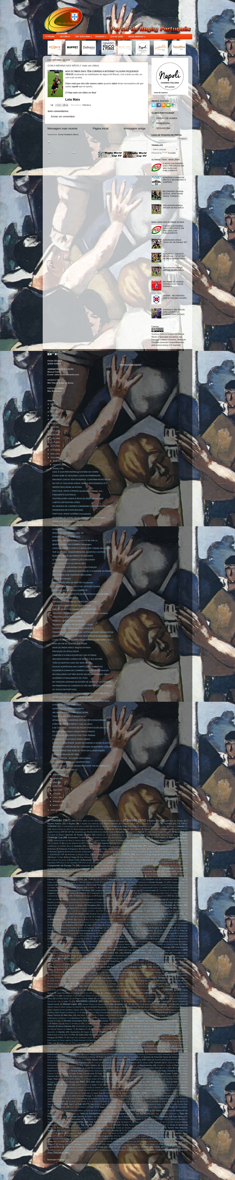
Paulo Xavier (116, 1040)
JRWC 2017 (124, 984)
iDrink (177, 961)
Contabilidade (95, 893)
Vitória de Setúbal (96, 1141)
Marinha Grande (81, 1007)
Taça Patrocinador (73, 1119)
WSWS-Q (167, 1147)
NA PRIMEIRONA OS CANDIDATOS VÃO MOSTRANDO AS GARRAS (82, 686)
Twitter (155, 1133)
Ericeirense (51, 922)
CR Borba (77, 896)
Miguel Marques (132, 1012)
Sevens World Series (74, 1096)
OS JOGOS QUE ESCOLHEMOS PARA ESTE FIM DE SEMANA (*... (81, 766)
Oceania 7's (183, 1026)
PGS (72, 1046)
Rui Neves (158, 1079)
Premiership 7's (139, 1052)
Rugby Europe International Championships (139, 1073)
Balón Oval (181, 846)
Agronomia (166, 829)
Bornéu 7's (140, 854)
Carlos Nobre (138, 877)
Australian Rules (105, 846)
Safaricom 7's (107, 1085)
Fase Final (103, 933)
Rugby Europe (62, 1073)
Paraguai (50, 1038)
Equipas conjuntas (136, 919)
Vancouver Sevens (156, 1136)
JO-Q (116, 969)
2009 (52, 810)
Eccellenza (126, 911)
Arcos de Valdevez (71, 843)
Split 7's (134, 1099)
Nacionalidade (119, 1021)
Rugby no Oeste (138, 1076)
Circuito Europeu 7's (157, 882)
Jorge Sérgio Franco (57, 981)
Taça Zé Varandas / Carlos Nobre (109, 1119)
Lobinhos (117, 993)
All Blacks (176, 832)
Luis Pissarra (76, 998)
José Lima (113, 981)
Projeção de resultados (72, 1054)
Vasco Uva (70, 1139)
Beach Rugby (140, 849)
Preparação (168, 1052)
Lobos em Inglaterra (164, 993)
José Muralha (161, 981)
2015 (52, 438)
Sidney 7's (116, 1096)
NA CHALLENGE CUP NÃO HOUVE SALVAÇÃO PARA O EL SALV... (81, 674)
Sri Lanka (72, 1101)
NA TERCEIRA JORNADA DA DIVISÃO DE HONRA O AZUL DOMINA (81, 682)
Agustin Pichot (179, 829)
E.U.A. (58, 911)
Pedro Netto (88, 1043)
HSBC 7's (143, 961)
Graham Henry (57, 953)
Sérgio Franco (55, 1093)
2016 (52, 434)
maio (55, 790)
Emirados (152, 914)
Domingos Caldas (111, 908)
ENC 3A (91, 917)
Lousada (106, 996)
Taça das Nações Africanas (165, 1114)
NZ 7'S (133, 1026)
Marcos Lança (52, 1007)
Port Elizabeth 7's (149, 1046)
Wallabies (51, 1144)
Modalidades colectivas (128, 1015)
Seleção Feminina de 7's (122, 1087)
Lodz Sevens (180, 993)
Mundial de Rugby (54, 1021)
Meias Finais (158, 1007)
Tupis (135, 1133)
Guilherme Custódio (177, 956)
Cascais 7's (52, 879)
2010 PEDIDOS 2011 (112, 821)
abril (55, 794)
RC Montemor (131, 1063)
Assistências (52, 846)
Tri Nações (59, 1133)
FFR (81, 936)
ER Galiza (170, 920)
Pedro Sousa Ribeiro (127, 1043)
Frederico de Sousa (163, 944)
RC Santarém (156, 1063)
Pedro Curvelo (159, 1040)
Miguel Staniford (53, 1015)
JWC (66, 986)
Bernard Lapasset (57, 852)
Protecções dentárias (117, 1054)
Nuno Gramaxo (94, 1026)
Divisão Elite (52, 908)
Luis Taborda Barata (121, 998)
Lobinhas (106, 993)
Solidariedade (82, 1099)
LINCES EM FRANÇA (61, 579)
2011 (52, 454)
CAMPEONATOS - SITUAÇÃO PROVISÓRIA (71, 758)
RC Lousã (116, 1062)
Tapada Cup (151, 1119)
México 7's (183, 1010)
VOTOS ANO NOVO (155, 1141)
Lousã (97, 996)
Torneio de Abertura (177, 1125)
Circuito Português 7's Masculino (104, 885)
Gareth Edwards (79, 947)
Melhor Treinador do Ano (97, 1010)
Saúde (49, 1087)
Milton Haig (104, 1015)
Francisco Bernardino (180, 942)
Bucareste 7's (89, 860)
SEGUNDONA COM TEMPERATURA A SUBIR (72, 575)
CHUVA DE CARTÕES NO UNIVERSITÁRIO (71, 762)
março (56, 797)
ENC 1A (183, 913)
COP (128, 893)
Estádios (98, 925)
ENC (174, 914)
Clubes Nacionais (57, 888)
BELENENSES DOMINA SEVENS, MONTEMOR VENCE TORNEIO (173, 193)
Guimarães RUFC (69, 958)
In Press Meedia (71, 964)
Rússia (72, 1082)
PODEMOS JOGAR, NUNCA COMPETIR (69, 590)
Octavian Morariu (56, 1029)
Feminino (148, 933)
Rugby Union (131, 1079)
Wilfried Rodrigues (113, 1144)
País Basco (64, 1035)
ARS (118, 843)
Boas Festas (97, 854)
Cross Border (180, 896)
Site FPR (63, 1099)
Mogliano (143, 1015)
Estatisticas (119, 925)
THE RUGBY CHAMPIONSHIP (102, 1122)
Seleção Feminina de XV (146, 1087)
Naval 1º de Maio (71, 1023)
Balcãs (170, 846)
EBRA (117, 911)
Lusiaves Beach (138, 998)
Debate (99, 902)
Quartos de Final (151, 1057)
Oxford (144, 1032)
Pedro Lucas (76, 1043)
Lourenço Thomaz (84, 996)
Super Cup (146, 1107)
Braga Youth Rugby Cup (170, 854)
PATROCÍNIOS (116, 1038)
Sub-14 (50, 1104)
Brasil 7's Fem (57, 857)
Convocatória (118, 893)
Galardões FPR (56, 947)
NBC (83, 1023)
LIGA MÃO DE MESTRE (122, 990)
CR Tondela (135, 896)
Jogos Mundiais (108, 978)
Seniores (148, 1090)
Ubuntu (170, 1133)
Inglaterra (98, 964)
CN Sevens (78, 888)
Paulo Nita (92, 1040)
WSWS (157, 1147)
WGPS (98, 1144)
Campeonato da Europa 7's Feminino (94, 866)
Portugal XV (143, 1049)
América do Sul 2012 (120, 835)
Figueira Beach (98, 936)
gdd (117, 947)
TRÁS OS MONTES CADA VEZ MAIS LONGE (72, 663)
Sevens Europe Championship (176, 1093)
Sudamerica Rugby (154, 1104)
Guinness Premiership (107, 958)
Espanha (69, 925)
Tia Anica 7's (126, 1122)
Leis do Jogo (180, 986)
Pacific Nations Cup (177, 1032)
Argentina (93, 843)
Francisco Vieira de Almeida (142, 944)
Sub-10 (164, 1101)
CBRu (72, 879)
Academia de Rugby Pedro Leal (124, 826)
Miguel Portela (162, 1013)
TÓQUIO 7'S (118, 1125)
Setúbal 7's (126, 1093)
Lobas (97, 993)
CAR (62, 877)
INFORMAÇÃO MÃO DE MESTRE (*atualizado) (72, 582)
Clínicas (185, 885)
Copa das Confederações (142, 893)
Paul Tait (129, 1037)
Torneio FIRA (139, 1128)
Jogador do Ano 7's (151, 975)
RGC (170, 1068)
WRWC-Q (136, 1147)
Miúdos (114, 1015)
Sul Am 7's (168, 1104)
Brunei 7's (176, 857)
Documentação (96, 908)
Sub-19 (93, 1104)
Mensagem (172, 1010)
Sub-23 (123, 1104)
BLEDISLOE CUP (57, 854)
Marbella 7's (149, 1004)
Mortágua (113, 1018)
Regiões (122, 1065)
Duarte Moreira (154, 908)
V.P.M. (115, 1136)
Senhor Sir (138, 1090)
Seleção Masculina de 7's (168, 1087)
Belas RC (153, 849)
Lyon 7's (67, 1001)
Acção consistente (167, 826)
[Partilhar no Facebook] (64, 105)
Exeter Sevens (147, 931)
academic (154, 826)
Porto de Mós (70, 1049)
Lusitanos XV (162, 998)
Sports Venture (179, 1099)
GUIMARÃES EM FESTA (63, 529)
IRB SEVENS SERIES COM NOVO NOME (70, 712)
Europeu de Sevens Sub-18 (137, 928)
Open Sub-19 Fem (161, 1029)
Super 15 (116, 1107)
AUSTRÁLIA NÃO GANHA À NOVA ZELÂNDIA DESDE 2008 (77, 498)
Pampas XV (104, 1035)
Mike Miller (81, 1015)
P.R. (151, 1032)
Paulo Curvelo (166, 1037)
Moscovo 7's (126, 1018)
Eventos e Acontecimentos (79, 931)
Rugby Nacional (107, 1076)
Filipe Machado (154, 936)
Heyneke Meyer (171, 958)
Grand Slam (84, 953)
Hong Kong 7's (116, 961)
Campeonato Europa (171, 868)
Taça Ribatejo (89, 1119)
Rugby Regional (53, 1079)
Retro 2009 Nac (129, 1068)
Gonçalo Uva (157, 950)
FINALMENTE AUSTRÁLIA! (64, 495)
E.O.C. (49, 911)
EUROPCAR (172, 925)
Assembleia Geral (178, 843)
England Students (138, 917)
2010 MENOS (95, 821)
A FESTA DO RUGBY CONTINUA (66, 705)
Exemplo (135, 930)
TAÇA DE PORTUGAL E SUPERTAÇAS (69, 716)
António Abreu (144, 838)
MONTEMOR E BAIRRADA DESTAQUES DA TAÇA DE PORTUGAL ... (82, 701)
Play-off (116, 1046)
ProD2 (179, 1051)
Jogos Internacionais (90, 978)
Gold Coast (127, 950)
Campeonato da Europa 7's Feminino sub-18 (129, 866)
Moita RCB (154, 1015)
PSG (49, 1057)
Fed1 (139, 933)
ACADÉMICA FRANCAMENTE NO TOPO (70, 678)
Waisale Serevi (179, 1141)
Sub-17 (72, 1104)
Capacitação (52, 877)
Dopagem (124, 908)
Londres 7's (52, 996)
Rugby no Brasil (123, 1076)
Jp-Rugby (112, 984)
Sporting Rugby (165, 1099)
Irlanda (103, 967)
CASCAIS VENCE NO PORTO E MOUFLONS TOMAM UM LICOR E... (82, 548)
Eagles (108, 911)
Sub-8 (132, 1104)
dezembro (57, 461)
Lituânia (76, 993)
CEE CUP (100, 879)
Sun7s (72, 1107)
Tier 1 (149, 1122)
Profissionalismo (53, 1054)
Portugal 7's (97, 1049)
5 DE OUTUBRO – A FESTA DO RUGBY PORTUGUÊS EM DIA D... (81, 728)
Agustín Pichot (52, 832)
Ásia (124, 843)
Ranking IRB (124, 1060)
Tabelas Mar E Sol (54, 1114)
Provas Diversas (179, 1054)
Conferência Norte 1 (177, 890)
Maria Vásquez (66, 1007)
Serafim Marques (181, 1090)
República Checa (53, 1068)
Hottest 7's (132, 961)
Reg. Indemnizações (108, 1065)
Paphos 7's (163, 1035)
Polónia (136, 1046)
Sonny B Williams (111, 1099)
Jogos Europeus (73, 978)
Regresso (132, 1065)
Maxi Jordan (145, 1007)
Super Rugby (170, 1107)
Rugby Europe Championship (82, 1073)
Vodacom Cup (130, 1141)
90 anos (80, 826)
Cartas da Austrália (166, 877)
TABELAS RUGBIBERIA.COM (92, 1113)
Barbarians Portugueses (68, 849)
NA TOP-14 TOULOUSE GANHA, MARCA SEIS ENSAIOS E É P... (80, 483)
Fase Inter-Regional (119, 933)
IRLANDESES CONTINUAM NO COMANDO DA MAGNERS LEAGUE (81, 747)
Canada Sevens (178, 874)
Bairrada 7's (152, 846)
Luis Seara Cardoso (104, 998)
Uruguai (105, 1136)
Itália (113, 967)
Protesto (131, 1054)
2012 (52, 450)
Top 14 (84, 1124)
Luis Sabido (88, 998)
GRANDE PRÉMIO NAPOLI (135, 953)
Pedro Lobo (63, 1043)
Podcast (128, 1046)
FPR (103, 941)
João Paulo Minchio (140, 972)
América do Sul (102, 835)
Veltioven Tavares (84, 1139)
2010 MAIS (83, 821)
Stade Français (124, 1101)
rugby (154, 1071)
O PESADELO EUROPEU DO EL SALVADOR (71, 605)
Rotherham (133, 1071)
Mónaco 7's (65, 1018)
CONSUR (82, 893)
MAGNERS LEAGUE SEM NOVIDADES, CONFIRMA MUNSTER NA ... (82, 479)
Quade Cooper (122, 1057)
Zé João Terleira (117, 1150)
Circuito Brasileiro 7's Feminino (133, 882)
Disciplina (92, 905)
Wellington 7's (79, 1144)
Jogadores (184, 975)
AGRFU (156, 829)
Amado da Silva (84, 835)
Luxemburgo (177, 998)
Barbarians (51, 849)
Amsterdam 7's (74, 837)
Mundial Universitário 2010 (75, 1021)
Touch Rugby (166, 1130)
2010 (52, 457)
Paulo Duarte (180, 1038)
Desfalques (148, 902)
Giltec (66, 950)
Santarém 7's (152, 1085)
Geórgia (166, 947)
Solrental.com (96, 1099)
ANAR (97, 838)
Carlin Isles (71, 877)
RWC (82, 1081)
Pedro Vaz (145, 1043)
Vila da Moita (164, 1139)
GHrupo (50, 950)
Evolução (97, 930)
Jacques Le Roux (138, 966)
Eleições (81, 914)
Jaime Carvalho (179, 967)
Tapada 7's (139, 1119)
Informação (86, 964)
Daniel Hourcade (159, 899)
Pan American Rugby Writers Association (127, 1035)
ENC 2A (64, 917)
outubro (56, 468)
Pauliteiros (154, 1037)
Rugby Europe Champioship (109, 1073)
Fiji (113, 936)
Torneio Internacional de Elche (72, 1130)
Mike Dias (68, 1015)
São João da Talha (167, 1085)
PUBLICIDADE (59, 1057)
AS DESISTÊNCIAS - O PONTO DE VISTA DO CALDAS (76, 586)
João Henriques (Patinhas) (73, 972)
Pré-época (126, 1051)
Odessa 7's (83, 1029)
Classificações (128, 885)
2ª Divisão (130, 820)
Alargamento (79, 832)
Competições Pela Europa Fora (127, 890)
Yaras (58, 1150)
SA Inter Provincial (82, 1085)
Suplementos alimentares (73, 1110)
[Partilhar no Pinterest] (67, 105)
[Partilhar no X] (62, 105)
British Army (138, 857)
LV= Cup (57, 1001)
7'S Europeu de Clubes (148, 824)
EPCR (70, 919)
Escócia (74, 922)
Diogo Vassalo (68, 905)
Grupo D (99, 955)
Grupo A (62, 955)
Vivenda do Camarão (114, 1141)
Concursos (163, 890)
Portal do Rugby (168, 1046)
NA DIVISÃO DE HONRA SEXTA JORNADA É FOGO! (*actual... (79, 518)
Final (49, 939)
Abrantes (105, 826)
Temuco (50, 1122)
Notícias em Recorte (159, 1023)
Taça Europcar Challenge (141, 1116)
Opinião (61, 1032)
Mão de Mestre (116, 1004)
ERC (180, 919)
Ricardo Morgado (61, 1071)
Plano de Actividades (85, 1046)
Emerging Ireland (140, 914)
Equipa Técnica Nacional (104, 919)
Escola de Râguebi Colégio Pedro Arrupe (107, 922)
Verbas (96, 1139)
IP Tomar (85, 967)
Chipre (49, 882)
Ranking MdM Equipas (163, 1060)
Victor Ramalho (119, 1139)
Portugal (82, 1048)
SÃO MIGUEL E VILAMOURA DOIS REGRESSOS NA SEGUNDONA (81, 636)
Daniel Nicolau (174, 899)
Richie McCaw (108, 1071)
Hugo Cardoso (155, 961)
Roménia (121, 1071)
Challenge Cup (113, 879)
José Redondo (175, 981)
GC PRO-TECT (95, 947)
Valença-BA (125, 1136)
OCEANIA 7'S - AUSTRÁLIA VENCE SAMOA (71, 739)
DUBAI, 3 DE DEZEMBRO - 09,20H (67, 525)
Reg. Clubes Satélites (88, 1065)
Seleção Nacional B (67, 1090)
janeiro (56, 805)
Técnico (173, 1119)
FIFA (88, 936)
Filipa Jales (124, 936)
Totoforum (153, 1130)
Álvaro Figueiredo (66, 835)
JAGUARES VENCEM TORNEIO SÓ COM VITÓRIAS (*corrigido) (80, 613)
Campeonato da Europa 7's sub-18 (162, 866)
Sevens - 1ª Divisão (154, 1093)
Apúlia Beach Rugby (162, 840)
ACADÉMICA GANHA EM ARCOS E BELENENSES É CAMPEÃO (174, 179)
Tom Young (174, 1122)
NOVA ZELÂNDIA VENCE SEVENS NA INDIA (71, 647)
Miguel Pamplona (147, 1012)
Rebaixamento (52, 1065)
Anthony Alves (131, 838)
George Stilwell (154, 947)
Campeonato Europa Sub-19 (123, 871)
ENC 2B (73, 917)
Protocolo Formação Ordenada (158, 1054)
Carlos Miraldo (124, 877)
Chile (183, 879)
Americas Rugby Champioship (144, 835)
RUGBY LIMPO (92, 1076)
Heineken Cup (137, 958)
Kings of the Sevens (126, 986)
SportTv (50, 1101)
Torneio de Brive (54, 1128)
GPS (185, 949)
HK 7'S (50, 961)
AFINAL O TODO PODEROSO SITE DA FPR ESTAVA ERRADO (79, 720)
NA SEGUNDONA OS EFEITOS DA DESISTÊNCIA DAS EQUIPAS (80, 594)
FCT (132, 933)
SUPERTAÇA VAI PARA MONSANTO (68, 709)
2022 (52, 412)
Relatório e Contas (164, 1065)
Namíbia (152, 1021)
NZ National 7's (147, 1026)
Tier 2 (157, 1122)
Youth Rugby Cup (69, 1150)
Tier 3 (164, 1122)
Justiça (58, 986)
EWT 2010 (124, 930)
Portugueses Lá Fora (70, 1052)
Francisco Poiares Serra (77, 944)
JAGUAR (156, 967)
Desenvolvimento (131, 902)
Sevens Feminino (56, 1096)
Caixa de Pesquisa (107, 860)
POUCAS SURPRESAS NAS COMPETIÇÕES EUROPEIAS (77, 667)
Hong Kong (100, 961)
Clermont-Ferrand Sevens (169, 885)
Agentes (137, 829)
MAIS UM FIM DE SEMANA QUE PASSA (69, 644)
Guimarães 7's (53, 958)
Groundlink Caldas (180, 953)
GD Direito (108, 947)
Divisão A (147, 905)
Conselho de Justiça (67, 893)
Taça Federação (161, 1116)
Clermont (153, 885)
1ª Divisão (54, 820)
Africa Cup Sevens (96, 829)
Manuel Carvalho (178, 1001)
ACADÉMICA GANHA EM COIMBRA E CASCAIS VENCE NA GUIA (80, 670)
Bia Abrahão (116, 852)
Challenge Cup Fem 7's (133, 879)
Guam (165, 956)
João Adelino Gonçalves (133, 970)
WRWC (100, 1147)
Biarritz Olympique (131, 852)
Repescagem (179, 1065)
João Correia (55, 972)
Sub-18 (81, 1104)
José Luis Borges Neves (128, 981)
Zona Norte (178, 1150)
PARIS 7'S (62, 1038)
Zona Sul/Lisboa (55, 1152)
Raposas (83, 1062)
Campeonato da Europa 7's (61, 865)
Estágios (108, 925)
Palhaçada (92, 1035)
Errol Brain (63, 922)
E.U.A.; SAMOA (82, 911)
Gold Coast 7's (141, 950)
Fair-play (160, 930)
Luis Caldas (149, 996)
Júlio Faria (149, 984)
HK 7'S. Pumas (64, 961)
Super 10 (93, 1107)
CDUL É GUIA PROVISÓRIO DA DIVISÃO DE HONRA (75, 472)
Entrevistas (56, 919)
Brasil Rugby (71, 857)
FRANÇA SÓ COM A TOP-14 (64, 770)
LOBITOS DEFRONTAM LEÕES (66, 502)
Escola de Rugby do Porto (136, 922)
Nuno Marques (108, 1026)
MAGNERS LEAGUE (87, 1001)
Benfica (185, 849)
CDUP (90, 879)
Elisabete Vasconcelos (97, 914)
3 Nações (151, 821)
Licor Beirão (78, 990)
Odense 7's (70, 1029)
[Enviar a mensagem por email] (56, 105)
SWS (131, 1110)
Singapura (127, 1096)
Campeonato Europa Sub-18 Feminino (92, 871)
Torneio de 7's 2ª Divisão (157, 1125)
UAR (162, 1133)
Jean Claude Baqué (104, 970)
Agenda (126, 829)
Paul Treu (143, 1037)
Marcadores (162, 1004)
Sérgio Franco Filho (71, 1093)
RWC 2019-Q (125, 1082)
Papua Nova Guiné (178, 1035)
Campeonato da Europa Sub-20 (93, 869)
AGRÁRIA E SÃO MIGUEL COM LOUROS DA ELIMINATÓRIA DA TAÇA (174, 312)
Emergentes (123, 914)
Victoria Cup (133, 1139)
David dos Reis (74, 902)
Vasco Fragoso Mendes (176, 1136)
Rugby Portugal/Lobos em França (159, 1076)
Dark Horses (61, 902)
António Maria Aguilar (83, 840)
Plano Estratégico (103, 1046)
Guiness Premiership (87, 958)
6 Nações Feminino (110, 824)
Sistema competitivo (165, 1096)
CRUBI (72, 899)
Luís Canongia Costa (165, 996)
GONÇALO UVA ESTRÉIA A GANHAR (68, 621)
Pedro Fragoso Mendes (176, 1040)
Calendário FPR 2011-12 (56, 863)
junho (55, 786)
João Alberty (149, 970)
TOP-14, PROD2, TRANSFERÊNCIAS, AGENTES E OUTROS (78, 552)
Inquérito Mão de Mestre (142, 964)
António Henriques (178, 837)
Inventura (75, 967)
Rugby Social (91, 1079)
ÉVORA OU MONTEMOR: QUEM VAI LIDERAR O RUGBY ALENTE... (82, 743)
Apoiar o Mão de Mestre (142, 840)
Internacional (52, 967)
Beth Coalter (104, 852)
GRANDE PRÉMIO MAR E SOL (105, 953)
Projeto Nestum (89, 1054)
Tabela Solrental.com (164, 1110)
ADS (68, 829)
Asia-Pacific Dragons (160, 843)
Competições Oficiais (103, 890)
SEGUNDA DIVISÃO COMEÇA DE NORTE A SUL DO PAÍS (77, 659)
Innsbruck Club (114, 964)
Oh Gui (112, 1029)
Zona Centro (141, 1150)
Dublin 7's (181, 908)
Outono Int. (132, 1032)
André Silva (107, 838)
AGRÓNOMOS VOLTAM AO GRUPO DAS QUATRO (74, 602)
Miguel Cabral (87, 1012)
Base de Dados (101, 849)
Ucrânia (179, 1133)
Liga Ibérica (103, 990)
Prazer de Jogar (97, 1051)
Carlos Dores (99, 877)
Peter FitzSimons (61, 1046)
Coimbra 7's (92, 888)
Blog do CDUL (83, 854)
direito (80, 905)
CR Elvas (87, 896)
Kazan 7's (112, 986)
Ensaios (170, 917)
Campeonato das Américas (121, 869)
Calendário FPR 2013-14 (78, 863)
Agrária (147, 829)
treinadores (181, 1130)
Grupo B (74, 955)
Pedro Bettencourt (144, 1040)
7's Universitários (67, 826)
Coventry (64, 896)
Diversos (136, 905)
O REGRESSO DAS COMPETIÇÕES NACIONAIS (73, 560)
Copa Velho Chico (162, 893)
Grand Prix (70, 953)
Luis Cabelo (136, 996)
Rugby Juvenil (63, 1076)
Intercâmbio (180, 964)
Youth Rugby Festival (87, 1150)
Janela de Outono (55, 969)
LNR (90, 993)
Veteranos (106, 1139)
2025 (52, 404)
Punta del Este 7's (106, 1057)
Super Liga (157, 1107)
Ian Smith (168, 961)
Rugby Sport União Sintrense (111, 1079)
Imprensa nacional (54, 964)
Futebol (185, 944)
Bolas (108, 854)
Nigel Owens (125, 1023)
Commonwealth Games (150, 888)
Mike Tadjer (92, 1015)
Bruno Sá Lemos (59, 860)
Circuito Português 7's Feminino (71, 885)
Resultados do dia (100, 1068)
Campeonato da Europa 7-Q (173, 863)
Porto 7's (181, 1046)
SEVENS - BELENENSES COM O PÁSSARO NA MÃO (175, 297)
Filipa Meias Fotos (139, 936)
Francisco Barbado (162, 942)
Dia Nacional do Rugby (164, 902)
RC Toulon (169, 1062)
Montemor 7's (77, 1018)
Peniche (167, 1043)
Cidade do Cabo (76, 882)
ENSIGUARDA (182, 917)
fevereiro (57, 801)
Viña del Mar (52, 1141)
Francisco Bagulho (145, 942)
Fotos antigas (93, 942)
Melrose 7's (147, 1010)
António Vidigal (124, 840)
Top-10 (107, 1125)
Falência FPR (171, 930)
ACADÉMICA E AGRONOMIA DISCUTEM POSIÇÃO (74, 567)
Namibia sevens (165, 1021)
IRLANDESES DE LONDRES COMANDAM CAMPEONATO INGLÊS (81, 506)
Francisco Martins (57, 944)
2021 (52, 415)
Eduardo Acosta (179, 911)
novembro (57, 465)
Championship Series (170, 879)
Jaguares (166, 967)
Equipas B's (121, 919)
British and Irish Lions (120, 857)
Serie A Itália (85, 1093)
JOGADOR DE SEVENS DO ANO (128, 975)
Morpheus (103, 1018)
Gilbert (58, 950)
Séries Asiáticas (112, 1093)
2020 (52, 419)
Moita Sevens (52, 1018)
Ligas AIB (138, 990)
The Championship (74, 1122)
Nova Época (175, 1023)
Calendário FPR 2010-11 (175, 860)
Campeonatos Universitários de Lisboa (127, 874)
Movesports (143, 1018)
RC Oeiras (144, 1062)
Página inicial (100, 128)
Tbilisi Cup (163, 1119)
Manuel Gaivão (53, 1004)
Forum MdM (57, 942)
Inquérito (126, 964)
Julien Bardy (136, 984)
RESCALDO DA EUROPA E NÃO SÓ (68, 533)
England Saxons (121, 917)
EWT (115, 931)
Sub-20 (104, 1104)
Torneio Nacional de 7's (114, 1131)
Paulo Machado (80, 1040)
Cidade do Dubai (92, 882)
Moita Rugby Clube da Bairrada (173, 1015)
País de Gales (78, 1035)
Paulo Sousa (104, 1040)
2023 (52, 408)
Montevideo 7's (91, 1018)
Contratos (106, 893)
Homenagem (87, 961)
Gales (67, 947)
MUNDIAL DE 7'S (156, 1018)
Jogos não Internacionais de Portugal (134, 978)
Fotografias (81, 942)
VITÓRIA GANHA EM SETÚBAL (65, 754)
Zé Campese (104, 1150)
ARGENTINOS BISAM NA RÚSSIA (67, 487)
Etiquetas (146, 925)
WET (90, 1144)
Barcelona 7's (86, 849)
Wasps (61, 1144)
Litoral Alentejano (63, 993)
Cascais (180, 877)
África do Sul (112, 829)
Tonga (60, 1125)
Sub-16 (59, 1104)
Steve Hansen (138, 1101)
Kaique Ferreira (99, 986)
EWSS (106, 931)
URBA (68, 1136)
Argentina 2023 (107, 843)
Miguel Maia (118, 1012)
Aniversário (118, 838)
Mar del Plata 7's (135, 1004)
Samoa (119, 1085)
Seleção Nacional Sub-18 (86, 1090)
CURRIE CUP (113, 899)
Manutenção (102, 1004)
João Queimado (182, 972)
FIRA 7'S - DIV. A (92, 939)
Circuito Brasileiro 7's (110, 882)
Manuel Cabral (160, 1001)
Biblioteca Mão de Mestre (150, 852)
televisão (181, 1119)
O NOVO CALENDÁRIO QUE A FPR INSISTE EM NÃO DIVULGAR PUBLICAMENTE (173, 167)
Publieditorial (82, 1057)
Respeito (66, 1068)
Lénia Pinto (51, 990)
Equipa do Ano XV (85, 919)
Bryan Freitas (74, 860)
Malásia (106, 1001)
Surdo (88, 1110)
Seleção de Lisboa (102, 1087)
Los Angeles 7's (69, 996)
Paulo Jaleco (52, 1040)
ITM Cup (123, 967)
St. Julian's (96, 1101)
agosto (56, 778)
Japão (89, 969)
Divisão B (158, 905)
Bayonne (129, 849)
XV (175, 1147)
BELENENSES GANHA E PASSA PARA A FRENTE (73, 731)
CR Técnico (123, 896)
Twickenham (145, 1133)
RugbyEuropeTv (145, 1079)
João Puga (169, 972)
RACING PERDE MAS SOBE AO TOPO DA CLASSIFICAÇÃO (78, 751)
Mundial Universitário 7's (101, 1021)
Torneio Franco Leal (156, 1128)
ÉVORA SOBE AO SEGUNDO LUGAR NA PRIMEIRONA (76, 476)
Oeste (103, 1029)
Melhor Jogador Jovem (76, 1010)
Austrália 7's (91, 846)
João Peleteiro (156, 972)
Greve (154, 953)
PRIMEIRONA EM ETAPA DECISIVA (67, 510)
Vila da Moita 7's (179, 1139)
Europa (161, 925)
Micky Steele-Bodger (58, 1012)
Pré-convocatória (112, 1051)
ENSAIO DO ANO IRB (156, 917)
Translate (172, 153)
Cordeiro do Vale (178, 893)
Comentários (133, 888)
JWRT (75, 986)
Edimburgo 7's (140, 911)
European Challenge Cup (96, 928)
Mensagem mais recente (62, 128)
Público (71, 1057)
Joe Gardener (94, 975)
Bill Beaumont (168, 852)
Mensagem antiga (134, 128)
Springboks (60, 1101)
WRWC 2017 (113, 1147)
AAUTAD (95, 826)
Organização (105, 1031)
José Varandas (86, 984)
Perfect (175, 1043)
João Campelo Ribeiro (165, 970)
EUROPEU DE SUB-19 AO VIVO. (66, 537)
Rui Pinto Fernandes (174, 1079)
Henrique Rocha (156, 958)
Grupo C (87, 955)
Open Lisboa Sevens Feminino (139, 1029)
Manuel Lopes (70, 1004)
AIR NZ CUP (66, 832)
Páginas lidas (52, 1035)
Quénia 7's (176, 1057)
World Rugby (164, 1144)
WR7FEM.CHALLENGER (84, 1147)
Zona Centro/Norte (158, 1149)
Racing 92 (80, 1060)
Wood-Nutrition (150, 1144)
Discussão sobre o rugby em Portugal (115, 905)
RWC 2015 (96, 1082)
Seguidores (71, 1087)
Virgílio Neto (64, 1141)
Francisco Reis (94, 944)
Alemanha (120, 832)
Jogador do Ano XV (168, 975)
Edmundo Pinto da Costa (160, 911)
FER (49, 936)
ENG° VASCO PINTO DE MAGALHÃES (69, 563)
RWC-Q (67, 1085)
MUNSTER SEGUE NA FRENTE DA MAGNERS (72, 556)
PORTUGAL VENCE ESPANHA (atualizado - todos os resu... (78, 491)
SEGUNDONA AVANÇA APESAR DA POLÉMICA (173, 206)
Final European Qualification (66, 939)
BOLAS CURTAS (121, 854)
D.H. (124, 899)
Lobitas (126, 993)
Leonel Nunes (64, 990)
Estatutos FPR (134, 925)
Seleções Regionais (106, 1090)
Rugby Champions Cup (170, 1071)
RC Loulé (105, 1063)
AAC (87, 826)
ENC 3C (109, 917)
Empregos (163, 914)
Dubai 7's (167, 908)
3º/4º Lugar (164, 821)
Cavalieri (63, 879)
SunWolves (82, 1107)
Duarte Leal (141, 908)
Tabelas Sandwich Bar (120, 1113)
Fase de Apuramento (87, 933)
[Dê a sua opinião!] (59, 105)
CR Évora (97, 896)
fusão (176, 944)
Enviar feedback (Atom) (68, 134)
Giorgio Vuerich (97, 950)
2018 (52, 427)
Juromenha (160, 984)
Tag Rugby (128, 1119)
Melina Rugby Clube (132, 1010)
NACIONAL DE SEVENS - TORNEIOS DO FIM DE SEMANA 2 (174, 284)
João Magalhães (92, 972)
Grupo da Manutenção (116, 956)
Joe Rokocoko (107, 975)
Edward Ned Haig (54, 914)
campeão (120, 863)
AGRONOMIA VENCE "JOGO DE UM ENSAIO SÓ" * (175, 242)
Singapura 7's (139, 1096)
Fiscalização (132, 939)
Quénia (165, 1057)
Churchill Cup (61, 882)
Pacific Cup (161, 1032)
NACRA (131, 1021)
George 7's (139, 947)
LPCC (114, 996)
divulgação (83, 908)
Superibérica (183, 1107)
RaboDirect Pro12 (63, 1060)
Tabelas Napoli (70, 1114)
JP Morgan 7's (100, 984)
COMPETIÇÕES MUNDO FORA (173, 888)
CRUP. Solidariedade (86, 899)
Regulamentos (146, 1065)
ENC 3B (100, 917)
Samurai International (135, 1085)
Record (64, 1065)
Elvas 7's (112, 914)
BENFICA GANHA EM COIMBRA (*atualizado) (72, 544)
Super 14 (104, 1107)
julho (55, 782)
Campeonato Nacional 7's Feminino (96, 874)
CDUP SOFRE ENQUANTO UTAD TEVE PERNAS (73, 735)
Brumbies (165, 857)
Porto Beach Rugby (54, 1049)
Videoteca (86, 105)
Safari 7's (95, 1085)
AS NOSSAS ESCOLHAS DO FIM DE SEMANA (72, 697)
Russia (61, 1082)
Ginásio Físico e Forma (79, 950)
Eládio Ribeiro (69, 914)
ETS (154, 925)
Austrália (78, 846)
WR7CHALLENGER (64, 1147)
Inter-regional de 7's (164, 964)
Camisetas (110, 863)
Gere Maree (180, 947)
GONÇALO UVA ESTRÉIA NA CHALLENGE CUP (73, 628)
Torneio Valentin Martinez (136, 1130)
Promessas (102, 1054)
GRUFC (53, 956)
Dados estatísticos (143, 899)
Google (168, 950)
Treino (49, 1133)
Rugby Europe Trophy (168, 1073)
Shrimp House (103, 1096)
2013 (52, 446)
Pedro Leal (51, 1043)
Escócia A (85, 922)
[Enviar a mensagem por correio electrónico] (51, 105)
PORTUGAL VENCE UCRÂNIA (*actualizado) (71, 514)
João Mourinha (124, 972)
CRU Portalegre (61, 899)
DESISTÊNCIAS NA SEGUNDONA (67, 617)
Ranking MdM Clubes (143, 1060)
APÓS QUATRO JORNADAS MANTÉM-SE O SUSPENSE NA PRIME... (82, 571)
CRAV (169, 896)
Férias (56, 936)
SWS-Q (148, 1110)
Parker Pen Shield (100, 1037)
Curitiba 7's (101, 899)
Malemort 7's (118, 1001)
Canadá (164, 874)
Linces (168, 989)
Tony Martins (73, 1125)
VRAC (168, 1141)
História (182, 958)
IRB (93, 967)
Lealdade (168, 986)
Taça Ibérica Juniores (55, 1119)
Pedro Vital (156, 1043)
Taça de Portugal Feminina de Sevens (78, 1116)
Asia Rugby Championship (139, 843)
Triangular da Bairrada (75, 1133)
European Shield (116, 928)
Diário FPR (180, 902)
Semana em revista (124, 1090)
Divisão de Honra (174, 905)
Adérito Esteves (57, 829)
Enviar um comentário (63, 116)
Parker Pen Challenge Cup (79, 1037)
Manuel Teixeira (89, 1004)
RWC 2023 (138, 1082)
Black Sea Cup (182, 852)
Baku (163, 846)
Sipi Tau (151, 1096)
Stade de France (109, 1101)
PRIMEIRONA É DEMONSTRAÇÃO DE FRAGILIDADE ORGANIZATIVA (82, 632)
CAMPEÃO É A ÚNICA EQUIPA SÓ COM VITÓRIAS (74, 655)
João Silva (54, 975)
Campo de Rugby (151, 874)
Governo (177, 950)
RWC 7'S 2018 (164, 1082)
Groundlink (163, 953)
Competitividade (149, 890)
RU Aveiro (145, 1071)
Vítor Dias (83, 1141)
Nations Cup (57, 1024)
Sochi (72, 1099)
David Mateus (88, 902)
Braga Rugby (152, 854)
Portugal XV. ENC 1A (160, 1049)
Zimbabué (130, 1150)
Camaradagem (97, 863)
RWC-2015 (53, 1084)
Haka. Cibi (123, 958)
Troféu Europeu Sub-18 (95, 1133)
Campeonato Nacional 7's (176, 871)
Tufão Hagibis (124, 1133)
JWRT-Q (86, 986)
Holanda (76, 961)
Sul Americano (59, 1107)
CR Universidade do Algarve (153, 896)
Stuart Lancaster (152, 1101)
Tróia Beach (111, 1133)
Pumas (93, 1057)
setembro (57, 774)
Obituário (159, 1026)
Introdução (65, 967)
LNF (84, 993)
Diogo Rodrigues (53, 905)
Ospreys (121, 1032)
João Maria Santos (108, 972)
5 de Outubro (177, 821)
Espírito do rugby (85, 925)
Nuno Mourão (122, 1026)
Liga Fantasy (91, 990)
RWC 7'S (149, 1082)
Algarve (132, 832)
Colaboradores (106, 888)
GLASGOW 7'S (112, 950)
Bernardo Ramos (90, 852)
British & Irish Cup (100, 857)
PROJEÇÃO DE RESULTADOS (65, 521)
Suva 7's (106, 1110)
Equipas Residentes (155, 920)
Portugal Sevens (113, 1049)
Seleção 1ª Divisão (85, 1087)
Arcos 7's (57, 843)
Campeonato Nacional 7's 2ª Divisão (65, 874)
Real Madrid (180, 1062)
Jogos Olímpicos (159, 977)
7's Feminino (166, 823)
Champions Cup (152, 879)
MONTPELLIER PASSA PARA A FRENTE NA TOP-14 (75, 541)
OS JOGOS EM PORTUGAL (64, 689)
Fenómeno (181, 933)
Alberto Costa (108, 832)
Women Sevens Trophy (132, 1144)
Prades (84, 1051)
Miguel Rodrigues (178, 1012)
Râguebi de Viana (109, 1060)
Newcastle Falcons (110, 1023)
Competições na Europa (57, 890)
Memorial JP (160, 1010)
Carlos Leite (111, 877)
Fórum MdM (69, 942)
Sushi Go (97, 1110)
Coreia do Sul (52, 896)
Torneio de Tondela (123, 1128)
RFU (163, 1068)
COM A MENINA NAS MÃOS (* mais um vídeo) (72, 724)
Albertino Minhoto (93, 832)
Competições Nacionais (80, 890)
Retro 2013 (154, 1068)
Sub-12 (173, 1101)
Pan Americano (150, 1035)
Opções (121, 1029)
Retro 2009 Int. (115, 1068)
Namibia (141, 1021)
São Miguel (181, 1085)
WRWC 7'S (125, 1147)
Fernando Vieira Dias (69, 936)
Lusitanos (150, 998)
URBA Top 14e (93, 1136)
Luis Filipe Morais (62, 998)
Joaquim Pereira (79, 975)
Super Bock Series (132, 1107)
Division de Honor (67, 908)
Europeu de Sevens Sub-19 (164, 928)
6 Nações (71, 823)
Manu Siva (147, 1001)
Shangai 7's (89, 1096)
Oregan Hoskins (89, 1032)
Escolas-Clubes (171, 922)
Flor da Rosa (145, 939)
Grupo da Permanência (136, 956)
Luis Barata (124, 996)
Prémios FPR (154, 1052)
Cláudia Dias (142, 885)
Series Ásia (97, 1093)
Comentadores (120, 888)
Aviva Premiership (132, 846)
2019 (52, 423)
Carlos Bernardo (85, 877)
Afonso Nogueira (79, 829)
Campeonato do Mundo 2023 (146, 868)
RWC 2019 (110, 1082)
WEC (69, 1144)
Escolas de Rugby (156, 922)
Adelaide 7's (182, 826)
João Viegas (65, 975)
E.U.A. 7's (69, 911)
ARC (49, 843)
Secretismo (59, 1087)
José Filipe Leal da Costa (96, 981)
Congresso (51, 893)
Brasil (185, 854)
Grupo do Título (154, 956)
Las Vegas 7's (154, 986)
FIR (81, 939)
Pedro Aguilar (129, 1040)
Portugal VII (129, 1049)
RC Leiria (95, 1062)
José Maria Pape (147, 981)
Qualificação (135, 1057)
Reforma (73, 1065)
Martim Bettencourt (129, 1007)
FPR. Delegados (117, 942)
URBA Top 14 (78, 1136)
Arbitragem (178, 840)
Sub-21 (113, 1104)
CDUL (80, 879)
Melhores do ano (115, 1010)
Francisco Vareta (123, 944)
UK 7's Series (58, 1136)
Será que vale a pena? (163, 1090)
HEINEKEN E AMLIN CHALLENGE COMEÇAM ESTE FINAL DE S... (81, 693)
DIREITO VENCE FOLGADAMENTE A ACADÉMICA (74, 609)
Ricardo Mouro (77, 1071)
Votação (142, 1141)
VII (153, 1139)
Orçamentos (75, 1032)
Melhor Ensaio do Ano (176, 1007)
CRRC (49, 899)
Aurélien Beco (65, 846)
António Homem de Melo (62, 840)
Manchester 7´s (132, 1001)
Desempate (117, 902)
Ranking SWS (68, 1062)
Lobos (147, 992)
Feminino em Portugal (165, 933)
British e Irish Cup (152, 857)
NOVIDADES (80, 1026)
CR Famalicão (110, 896)
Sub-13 (182, 1101)
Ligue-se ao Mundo (153, 990)
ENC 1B (55, 917)
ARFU (83, 843)
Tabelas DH (180, 1110)
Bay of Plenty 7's (117, 849)
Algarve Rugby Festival (160, 832)
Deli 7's (107, 902)
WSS (146, 1147)
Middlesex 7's (74, 1012)
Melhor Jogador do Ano (56, 1010)
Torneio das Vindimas (137, 1125)
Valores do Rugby (139, 1136)
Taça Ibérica (178, 1116)
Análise (89, 838)
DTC (132, 908)
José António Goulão (76, 981)
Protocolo (140, 1054)
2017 (52, 431)
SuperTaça (54, 1110)
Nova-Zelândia (64, 1026)
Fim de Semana (178, 936)
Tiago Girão (139, 1122)
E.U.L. (93, 911)
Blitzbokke (71, 854)
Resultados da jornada (81, 1068)
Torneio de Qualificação (74, 1128)
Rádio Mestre (92, 1060)
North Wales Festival (141, 1023)
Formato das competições (171, 939)
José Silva (69, 983)
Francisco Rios (108, 944)
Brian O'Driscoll (85, 857)
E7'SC (100, 911)
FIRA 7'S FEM (106, 939)
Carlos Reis (151, 877)
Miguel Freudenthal (103, 1012)
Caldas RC (145, 860)
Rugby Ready (180, 1076)
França (130, 941)
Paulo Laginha (65, 1040)
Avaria (117, 846)
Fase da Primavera (68, 933)
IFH (183, 961)
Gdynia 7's (126, 947)
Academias (144, 826)
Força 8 (156, 939)
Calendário (159, 860)
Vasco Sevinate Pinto (55, 1139)
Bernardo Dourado (74, 852)
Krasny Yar (141, 986)
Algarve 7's (142, 832)
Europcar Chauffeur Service (72, 928)
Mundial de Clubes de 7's (175, 1018)
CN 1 (69, 888)
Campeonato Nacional (150, 871)
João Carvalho (182, 970)
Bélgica (175, 849)
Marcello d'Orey (178, 1004)
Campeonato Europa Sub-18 (59, 871)
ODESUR (94, 1029)
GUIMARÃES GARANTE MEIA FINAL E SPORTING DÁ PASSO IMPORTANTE (174, 256)
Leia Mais (72, 99)
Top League (97, 1125)
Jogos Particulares (181, 978)
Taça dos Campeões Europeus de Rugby (112, 1116)
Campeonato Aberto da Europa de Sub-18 (143, 863)
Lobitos (135, 993)
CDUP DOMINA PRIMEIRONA (65, 598)
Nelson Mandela (94, 1023)
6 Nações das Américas (89, 824)
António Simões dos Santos (104, 840)
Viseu (75, 1141)
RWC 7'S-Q (178, 1082)
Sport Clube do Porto (148, 1099)
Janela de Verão (75, 969)
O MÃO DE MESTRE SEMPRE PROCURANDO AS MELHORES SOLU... (83, 640)
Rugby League (78, 1076)
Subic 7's (140, 1104)
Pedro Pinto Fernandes (105, 1043)
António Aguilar (160, 838)
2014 (52, 442)
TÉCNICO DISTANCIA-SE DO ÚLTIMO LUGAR (72, 624)
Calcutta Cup (121, 860)
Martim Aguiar (114, 1007)
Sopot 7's (124, 1099)
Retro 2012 (142, 1068)
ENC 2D (82, 917)
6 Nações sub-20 (128, 824)
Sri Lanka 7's (84, 1101)
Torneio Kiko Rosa (94, 1131)
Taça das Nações (142, 1113)
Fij (108, 936)
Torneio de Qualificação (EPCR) (99, 1128)
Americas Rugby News (169, 835)
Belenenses (164, 849)
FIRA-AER (118, 939)
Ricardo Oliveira (94, 1071)
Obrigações (171, 1026)
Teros (59, 1122)
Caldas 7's (133, 860)
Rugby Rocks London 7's (73, 1079)
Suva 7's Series (119, 1110)
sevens (136, 1093)
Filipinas (166, 936)
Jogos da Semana (57, 978)
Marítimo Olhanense (98, 1007)
